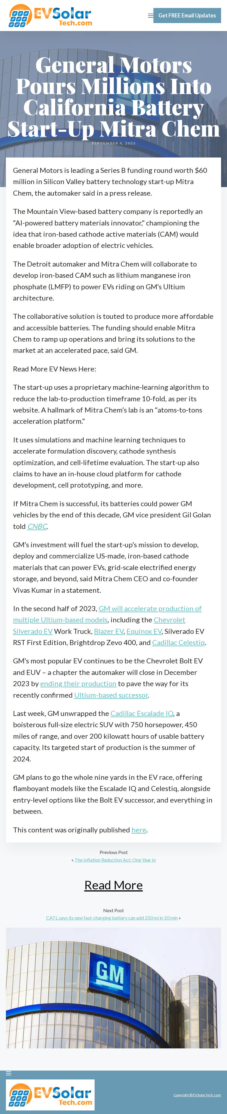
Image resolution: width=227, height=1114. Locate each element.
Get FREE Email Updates (187, 15)
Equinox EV (144, 631)
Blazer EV (109, 631)
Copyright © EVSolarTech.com (197, 1095)
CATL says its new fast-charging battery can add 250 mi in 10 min (112, 917)
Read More (113, 885)
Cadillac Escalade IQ (142, 713)
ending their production (78, 683)
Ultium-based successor (111, 695)
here (139, 829)
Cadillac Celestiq (178, 642)
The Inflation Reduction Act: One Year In (115, 860)
